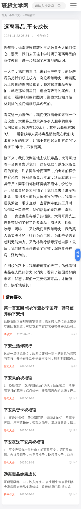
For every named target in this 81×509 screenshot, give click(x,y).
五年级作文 (28, 15)
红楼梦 (8, 334)
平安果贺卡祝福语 (20, 410)
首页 (4, 15)
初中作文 (9, 494)
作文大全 (9, 366)
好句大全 (9, 398)
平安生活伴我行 (18, 346)
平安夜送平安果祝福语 (24, 442)
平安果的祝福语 (18, 378)
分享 (77, 254)
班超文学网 (15, 5)
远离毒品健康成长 (20, 474)
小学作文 (14, 15)
